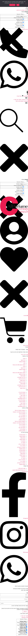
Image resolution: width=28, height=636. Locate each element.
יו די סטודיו (17, 613)
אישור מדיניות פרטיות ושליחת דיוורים (20, 605)
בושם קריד (23, 441)
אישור (18, 4)
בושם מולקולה (22, 448)
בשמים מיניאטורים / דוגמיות (19, 412)
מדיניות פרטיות (22, 379)
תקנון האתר (22, 375)
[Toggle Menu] (26, 97)
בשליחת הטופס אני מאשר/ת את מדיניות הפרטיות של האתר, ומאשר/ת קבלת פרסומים (14, 609)
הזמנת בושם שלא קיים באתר (19, 364)
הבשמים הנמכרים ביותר (20, 410)
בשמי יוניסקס (22, 397)
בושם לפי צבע (22, 413)
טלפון (27, 601)
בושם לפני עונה (22, 416)
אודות (24, 358)
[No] (26, 3)
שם (27, 592)
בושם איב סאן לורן (21, 447)
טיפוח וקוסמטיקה (21, 398)
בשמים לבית (22, 418)
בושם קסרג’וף (22, 434)
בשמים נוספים (22, 419)
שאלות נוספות (22, 361)
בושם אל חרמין (22, 444)
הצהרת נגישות (22, 374)
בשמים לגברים (22, 392)
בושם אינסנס (22, 436)
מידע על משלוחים (21, 377)
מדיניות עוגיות (12, 4)
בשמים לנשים (22, 393)
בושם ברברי (22, 445)
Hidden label (19, 16)
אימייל (26, 597)
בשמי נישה (23, 395)
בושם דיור (23, 442)
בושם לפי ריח (22, 415)
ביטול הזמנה (22, 380)
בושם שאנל (22, 438)
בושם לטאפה (22, 439)
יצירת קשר (23, 360)
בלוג (24, 363)
